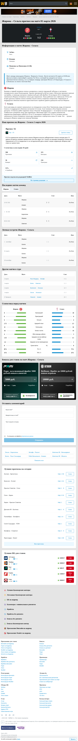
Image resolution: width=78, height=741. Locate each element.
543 (16, 559)
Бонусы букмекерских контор (17, 624)
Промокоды (43, 660)
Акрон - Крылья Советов (12, 502)
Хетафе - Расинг (34, 452)
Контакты (4, 703)
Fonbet (11, 573)
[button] (71, 359)
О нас (2, 701)
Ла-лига (42, 696)
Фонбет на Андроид (7, 650)
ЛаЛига (39, 27)
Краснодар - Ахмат (10, 538)
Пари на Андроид (6, 646)
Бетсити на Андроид (7, 654)
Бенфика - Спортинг (11, 531)
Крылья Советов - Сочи (12, 488)
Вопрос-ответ (5, 705)
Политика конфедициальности (9, 737)
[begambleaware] (8, 728)
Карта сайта (4, 733)
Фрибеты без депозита (15, 614)
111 (16, 575)
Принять (73, 739)
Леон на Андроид (6, 648)
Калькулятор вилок (45, 703)
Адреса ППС (4, 709)
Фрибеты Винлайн (6, 664)
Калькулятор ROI (45, 707)
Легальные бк (44, 676)
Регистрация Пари (6, 678)
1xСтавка (11, 557)
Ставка (70, 474)
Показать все (39, 461)
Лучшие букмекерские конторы (18, 590)
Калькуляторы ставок (46, 701)
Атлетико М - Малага (59, 456)
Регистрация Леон (6, 680)
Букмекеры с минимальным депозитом (21, 605)
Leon (10, 579)
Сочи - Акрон (8, 495)
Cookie (18, 739)
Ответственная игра (7, 711)
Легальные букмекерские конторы (19, 595)
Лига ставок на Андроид (8, 652)
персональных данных (27, 436)
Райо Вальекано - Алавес (37, 456)
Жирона (6, 189)
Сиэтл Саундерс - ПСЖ (12, 524)
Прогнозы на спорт (45, 687)
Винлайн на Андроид (7, 644)
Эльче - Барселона (11, 452)
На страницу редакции (38, 180)
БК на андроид (12, 600)
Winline (11, 562)
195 (16, 581)
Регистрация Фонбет (7, 682)
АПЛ (41, 691)
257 (16, 564)
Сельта (16, 189)
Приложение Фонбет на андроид (19, 633)
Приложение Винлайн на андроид (19, 628)
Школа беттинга (6, 707)
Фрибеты (10, 609)
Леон (41, 654)
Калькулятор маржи (46, 705)
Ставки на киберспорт (46, 682)
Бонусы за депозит (45, 648)
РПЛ (41, 689)
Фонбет (3, 670)
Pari (10, 567)
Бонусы (42, 644)
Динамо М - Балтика (11, 510)
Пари (41, 652)
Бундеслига (43, 693)
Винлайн (42, 650)
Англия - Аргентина (11, 474)
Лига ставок (4, 696)
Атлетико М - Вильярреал (61, 452)
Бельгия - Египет (10, 481)
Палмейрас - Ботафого (12, 517)
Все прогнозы (39, 544)
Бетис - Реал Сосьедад (13, 456)
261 (16, 569)
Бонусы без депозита (14, 619)
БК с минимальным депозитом (49, 678)
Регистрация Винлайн (7, 676)
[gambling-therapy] (20, 728)
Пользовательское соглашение (9, 735)
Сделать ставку (65, 132)
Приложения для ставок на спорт (49, 680)
